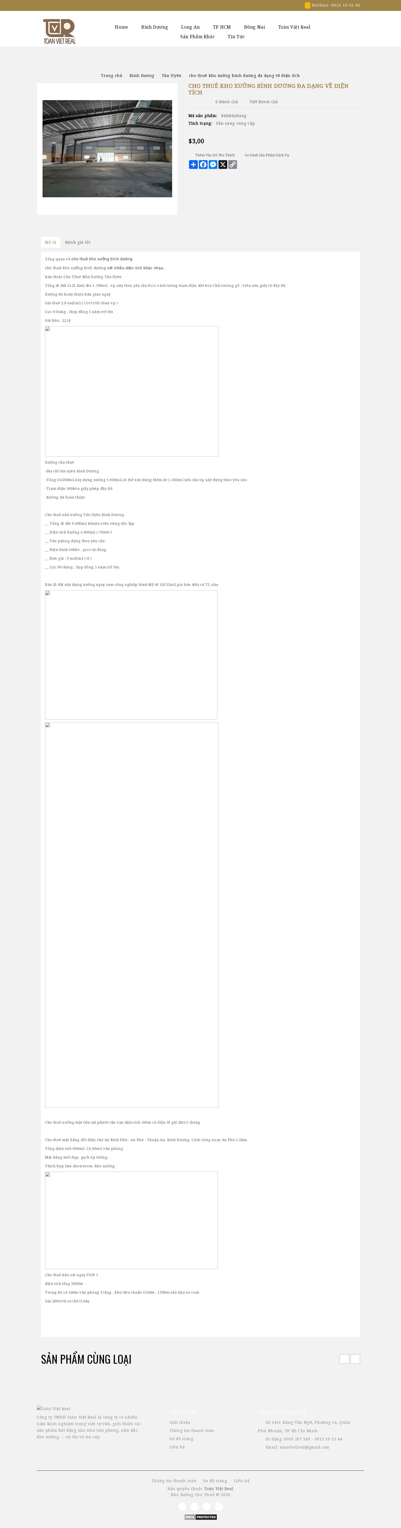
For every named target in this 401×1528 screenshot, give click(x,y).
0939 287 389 (297, 1439)
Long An (190, 27)
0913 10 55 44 (328, 1439)
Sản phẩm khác (197, 37)
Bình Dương (154, 27)
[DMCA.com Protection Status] (200, 1516)
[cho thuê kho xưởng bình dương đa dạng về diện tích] (107, 149)
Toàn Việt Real (294, 27)
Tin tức (236, 37)
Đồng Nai (254, 27)
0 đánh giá (227, 101)
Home (121, 27)
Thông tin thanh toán (191, 1430)
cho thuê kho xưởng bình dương (75, 267)
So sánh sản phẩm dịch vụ (267, 155)
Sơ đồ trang (181, 1438)
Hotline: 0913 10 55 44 (335, 5)
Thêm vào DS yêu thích (215, 155)
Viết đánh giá (264, 101)
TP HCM (222, 27)
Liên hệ (177, 1446)
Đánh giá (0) (78, 242)
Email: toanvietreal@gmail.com (298, 1447)
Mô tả (50, 242)
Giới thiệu (179, 1422)
